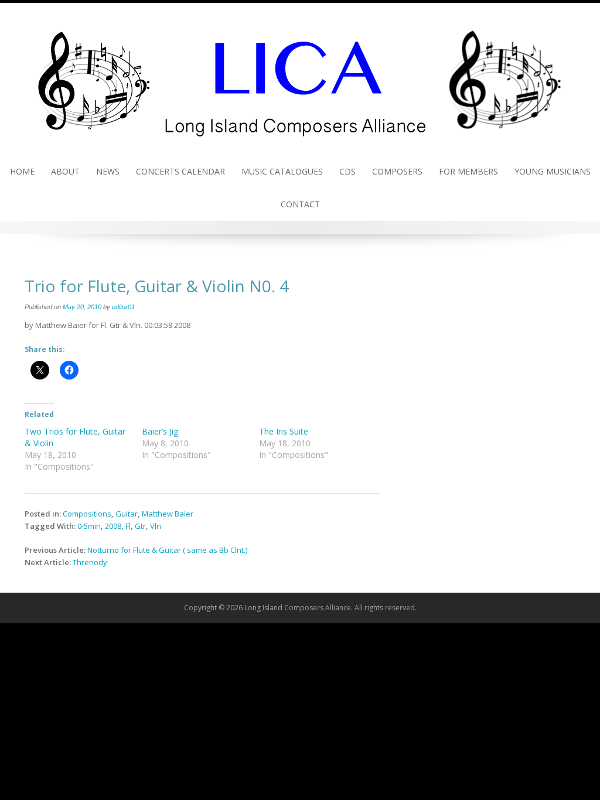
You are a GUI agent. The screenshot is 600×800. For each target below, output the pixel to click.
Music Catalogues (282, 171)
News (108, 171)
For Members (468, 171)
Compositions (87, 513)
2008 (113, 526)
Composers (397, 171)
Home (22, 171)
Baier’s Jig (160, 431)
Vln (155, 526)
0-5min (89, 526)
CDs (347, 171)
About (65, 171)
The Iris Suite (283, 431)
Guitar (126, 513)
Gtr (140, 526)
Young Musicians (552, 171)
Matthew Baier (167, 513)
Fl (128, 526)
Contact (300, 204)
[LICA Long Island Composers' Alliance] (300, 78)
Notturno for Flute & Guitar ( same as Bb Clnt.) (167, 550)
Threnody (90, 562)
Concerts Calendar (180, 171)
